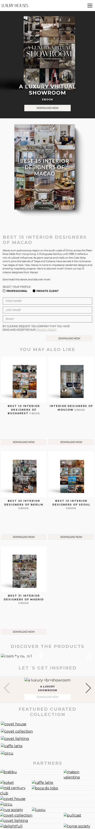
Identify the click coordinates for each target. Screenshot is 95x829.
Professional (16, 291)
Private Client (47, 291)
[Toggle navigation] (90, 5)
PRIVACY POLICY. (46, 329)
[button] (86, 655)
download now (48, 107)
